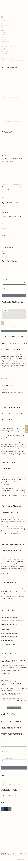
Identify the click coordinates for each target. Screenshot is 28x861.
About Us (3, 20)
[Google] (9, 809)
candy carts (21, 526)
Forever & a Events (6, 425)
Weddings (3, 29)
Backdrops (3, 48)
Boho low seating (7, 640)
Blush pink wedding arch (9, 624)
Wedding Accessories (5, 41)
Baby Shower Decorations (6, 36)
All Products (3, 32)
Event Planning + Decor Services (12, 393)
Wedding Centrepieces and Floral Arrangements (11, 60)
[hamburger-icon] (2, 17)
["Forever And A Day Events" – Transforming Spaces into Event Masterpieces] (14, 180)
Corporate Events (5, 27)
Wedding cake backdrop (9, 644)
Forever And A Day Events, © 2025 (9, 853)
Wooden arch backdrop (9, 637)
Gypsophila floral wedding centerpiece (10, 628)
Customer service (5, 588)
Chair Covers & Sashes (6, 37)
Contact (2, 197)
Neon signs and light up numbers (8, 56)
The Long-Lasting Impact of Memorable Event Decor (10, 694)
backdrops (8, 528)
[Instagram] (6, 809)
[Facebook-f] (2, 809)
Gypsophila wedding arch (9, 633)
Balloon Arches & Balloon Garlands (8, 46)
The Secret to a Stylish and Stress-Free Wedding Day (13, 661)
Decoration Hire (6, 30)
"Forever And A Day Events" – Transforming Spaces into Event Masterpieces (13, 187)
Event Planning (4, 22)
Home (2, 18)
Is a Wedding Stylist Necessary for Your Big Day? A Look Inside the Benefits (13, 683)
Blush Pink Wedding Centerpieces (12, 621)
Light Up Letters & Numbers (7, 58)
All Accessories (4, 34)
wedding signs (15, 526)
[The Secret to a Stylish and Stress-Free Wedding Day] (14, 154)
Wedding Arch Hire (5, 44)
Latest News (3, 62)
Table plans (3, 39)
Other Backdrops (4, 53)
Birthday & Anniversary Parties (8, 23)
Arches (2, 43)
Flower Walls (3, 49)
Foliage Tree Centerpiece (9, 617)
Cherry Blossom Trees (6, 55)
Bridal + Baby (4, 25)
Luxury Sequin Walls (5, 51)
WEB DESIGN (20, 853)
